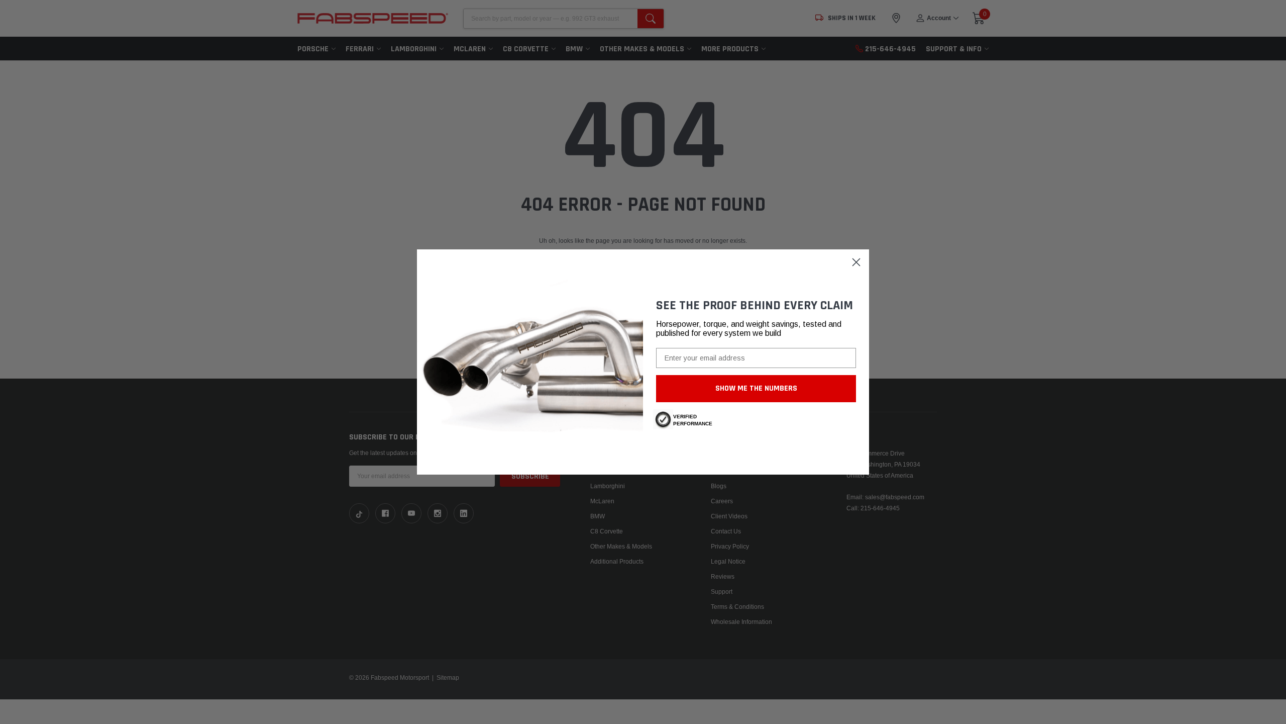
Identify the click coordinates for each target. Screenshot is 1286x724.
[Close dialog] (856, 262)
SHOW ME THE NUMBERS (756, 388)
